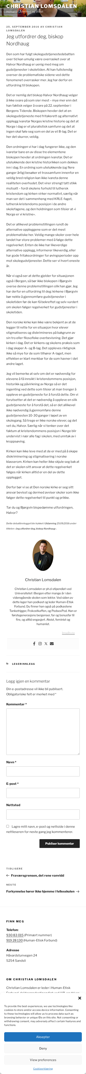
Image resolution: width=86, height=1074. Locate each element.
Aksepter (43, 1037)
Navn (11, 762)
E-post (12, 784)
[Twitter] (46, 644)
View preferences (43, 1060)
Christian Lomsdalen (41, 6)
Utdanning (50, 523)
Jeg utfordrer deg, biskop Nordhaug (35, 528)
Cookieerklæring (43, 1068)
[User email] (52, 644)
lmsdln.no (68, 632)
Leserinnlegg (23, 663)
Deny (43, 1048)
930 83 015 (15, 935)
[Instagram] (40, 644)
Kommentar (16, 704)
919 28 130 (14, 940)
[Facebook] (34, 644)
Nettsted (13, 805)
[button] (80, 998)
